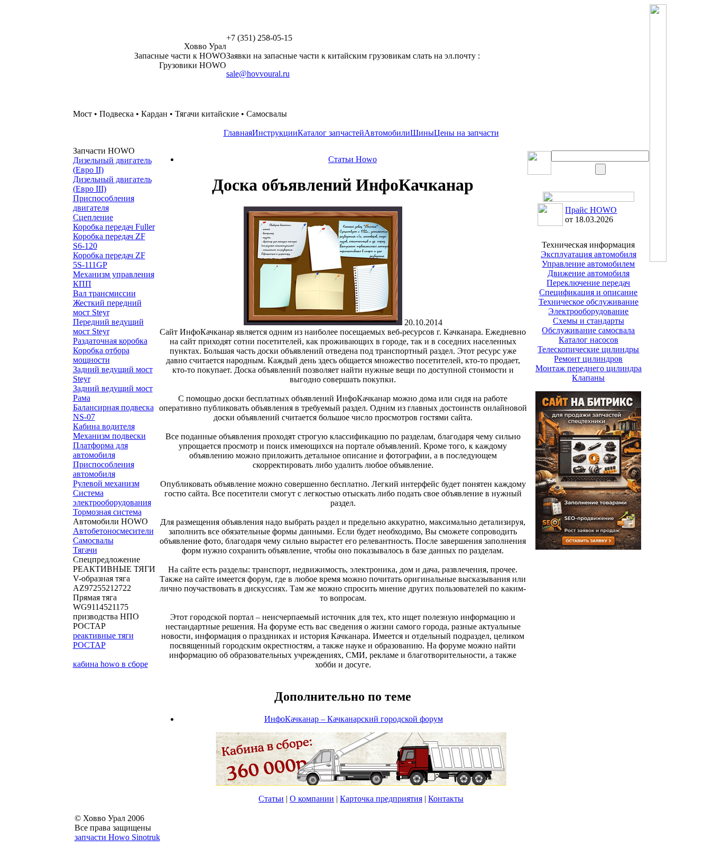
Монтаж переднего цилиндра (588, 368)
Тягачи (85, 549)
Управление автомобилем (588, 263)
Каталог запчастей (331, 132)
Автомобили (387, 132)
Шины (422, 132)
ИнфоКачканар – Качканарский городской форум (353, 718)
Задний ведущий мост (113, 388)
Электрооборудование (588, 311)
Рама (81, 397)
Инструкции (275, 132)
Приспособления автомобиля (103, 469)
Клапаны (588, 377)
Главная (238, 132)
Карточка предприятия (381, 798)
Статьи (271, 798)
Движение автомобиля (589, 273)
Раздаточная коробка (110, 340)
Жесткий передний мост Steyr (107, 307)
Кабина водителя (104, 426)
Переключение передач (588, 282)
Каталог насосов (588, 339)
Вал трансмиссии (104, 293)
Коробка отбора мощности (101, 355)
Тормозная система (107, 511)
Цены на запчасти (466, 132)
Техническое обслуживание (588, 301)
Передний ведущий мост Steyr (108, 326)
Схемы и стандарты (588, 320)
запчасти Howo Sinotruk (117, 837)
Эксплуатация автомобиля (588, 254)
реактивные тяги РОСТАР (103, 640)
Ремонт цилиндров (588, 358)
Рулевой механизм (106, 483)
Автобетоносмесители (113, 530)
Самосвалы (93, 540)
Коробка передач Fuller (114, 226)
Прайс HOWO (591, 209)
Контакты (446, 798)
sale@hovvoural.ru (258, 73)
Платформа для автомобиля (100, 450)
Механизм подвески (109, 435)
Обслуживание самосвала (588, 330)
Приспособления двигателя (103, 203)
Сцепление (93, 217)
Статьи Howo (352, 159)
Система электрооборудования (112, 497)
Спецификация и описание (588, 292)
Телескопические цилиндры (588, 349)
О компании (312, 798)
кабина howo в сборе (110, 663)
